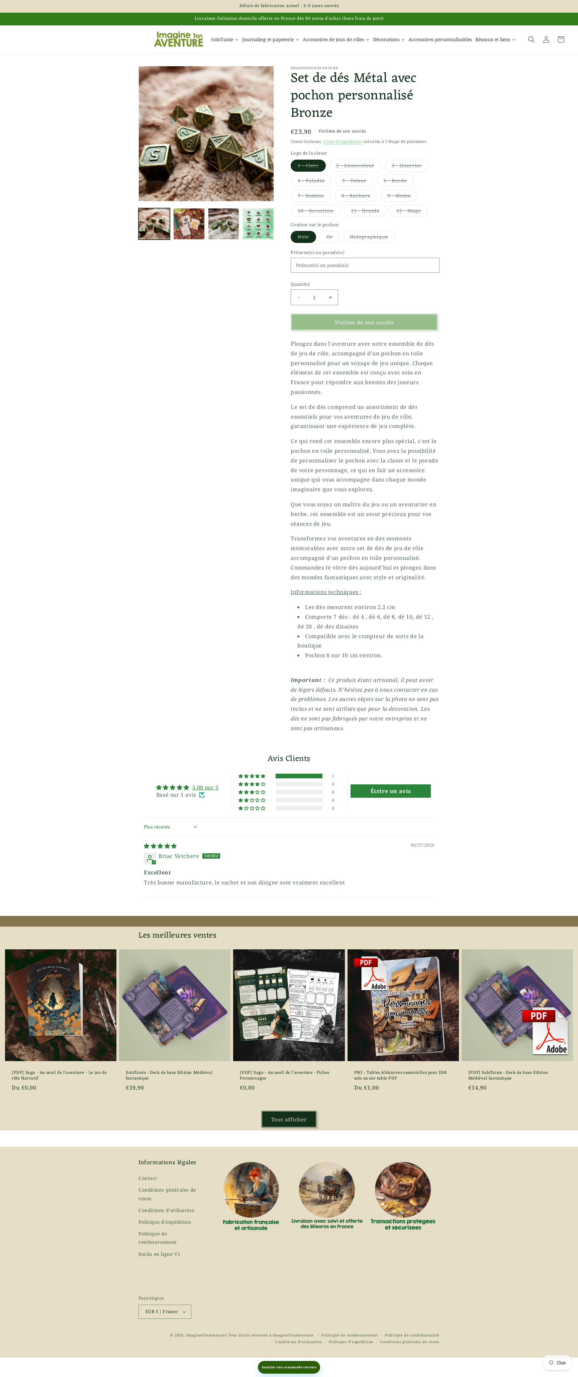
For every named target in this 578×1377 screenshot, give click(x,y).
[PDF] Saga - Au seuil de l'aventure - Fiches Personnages (284, 1076)
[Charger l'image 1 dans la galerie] (154, 224)
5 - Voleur (358, 182)
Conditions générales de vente (167, 1194)
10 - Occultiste (319, 212)
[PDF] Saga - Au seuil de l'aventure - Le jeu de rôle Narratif (59, 1076)
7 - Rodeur (314, 197)
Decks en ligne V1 (159, 1254)
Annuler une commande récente (289, 1367)
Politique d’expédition (351, 1341)
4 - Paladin (315, 182)
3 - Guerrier (410, 167)
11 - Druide (368, 212)
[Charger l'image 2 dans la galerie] (189, 224)
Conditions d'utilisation (166, 1210)
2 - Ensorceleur (359, 167)
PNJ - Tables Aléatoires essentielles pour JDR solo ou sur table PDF (400, 1076)
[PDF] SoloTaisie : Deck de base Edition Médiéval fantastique (508, 1076)
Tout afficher (289, 1119)
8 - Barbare (359, 197)
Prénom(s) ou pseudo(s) (318, 252)
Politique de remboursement (157, 1237)
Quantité (300, 284)
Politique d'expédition (164, 1222)
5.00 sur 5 (205, 787)
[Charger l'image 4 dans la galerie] (258, 224)
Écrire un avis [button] (391, 791)
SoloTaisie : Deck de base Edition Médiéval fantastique (169, 1076)
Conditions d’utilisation (298, 1341)
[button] (531, 39)
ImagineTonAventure (206, 1335)
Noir (307, 238)
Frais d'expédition (342, 141)
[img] (160, 846)
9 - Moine (402, 197)
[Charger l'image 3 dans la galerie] (223, 224)
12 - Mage (412, 212)
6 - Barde (399, 182)
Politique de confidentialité (412, 1335)
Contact (147, 1178)
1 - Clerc (312, 167)
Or (333, 238)
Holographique (372, 238)
